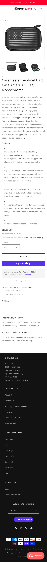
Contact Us (9, 401)
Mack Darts (14, 549)
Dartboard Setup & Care (14, 418)
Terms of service (24, 553)
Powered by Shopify (24, 549)
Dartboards (9, 439)
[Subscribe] (36, 511)
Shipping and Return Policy (16, 406)
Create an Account (12, 494)
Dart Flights (10, 450)
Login (7, 489)
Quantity (5, 242)
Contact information (24, 557)
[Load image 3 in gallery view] (35, 67)
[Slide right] (44, 68)
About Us (9, 395)
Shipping (4, 233)
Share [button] (6, 301)
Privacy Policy (10, 423)
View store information (14, 294)
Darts (7, 445)
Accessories (9, 467)
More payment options (23, 281)
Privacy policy (12, 553)
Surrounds (9, 462)
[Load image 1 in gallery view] (11, 67)
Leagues (8, 412)
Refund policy (37, 549)
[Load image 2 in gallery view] (23, 67)
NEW (7, 473)
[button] (5, 9)
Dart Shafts (9, 456)
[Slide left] (3, 68)
